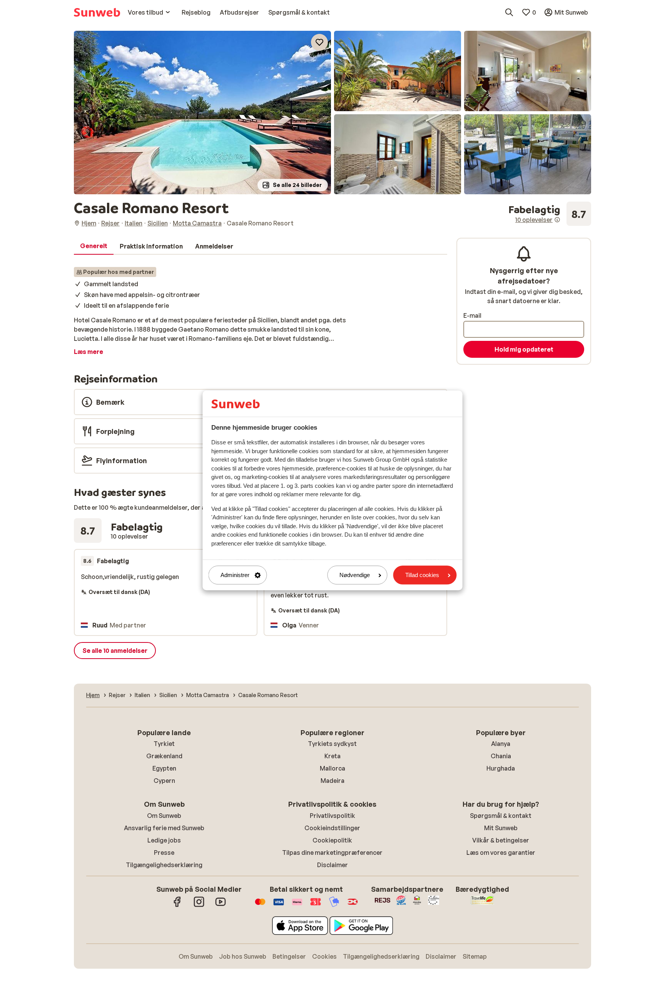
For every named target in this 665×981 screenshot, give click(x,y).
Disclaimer (332, 865)
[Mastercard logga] (260, 905)
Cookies (324, 956)
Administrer (235, 575)
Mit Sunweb (501, 828)
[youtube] (220, 905)
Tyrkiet (164, 743)
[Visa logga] (278, 905)
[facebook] (177, 905)
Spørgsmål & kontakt (500, 815)
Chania (501, 756)
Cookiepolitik (332, 840)
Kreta (332, 756)
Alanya (500, 743)
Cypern (164, 780)
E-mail (472, 315)
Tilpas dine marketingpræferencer (332, 852)
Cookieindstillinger (332, 828)
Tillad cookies (422, 575)
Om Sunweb (164, 815)
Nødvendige (354, 575)
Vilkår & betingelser (500, 840)
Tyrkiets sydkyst (332, 743)
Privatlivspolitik (332, 815)
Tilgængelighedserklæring (164, 865)
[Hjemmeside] (97, 12)
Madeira (332, 780)
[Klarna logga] (297, 905)
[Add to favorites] (319, 42)
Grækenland (164, 756)
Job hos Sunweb (242, 956)
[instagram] (199, 905)
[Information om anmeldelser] (557, 219)
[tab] (94, 246)
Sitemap (475, 956)
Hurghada (500, 768)
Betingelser (289, 956)
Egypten (164, 768)
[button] (202, 112)
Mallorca (332, 768)
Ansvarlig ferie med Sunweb (164, 828)
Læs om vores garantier (500, 852)
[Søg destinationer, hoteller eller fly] (509, 12)
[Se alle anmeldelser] (549, 214)
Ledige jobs (164, 840)
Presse (164, 852)
